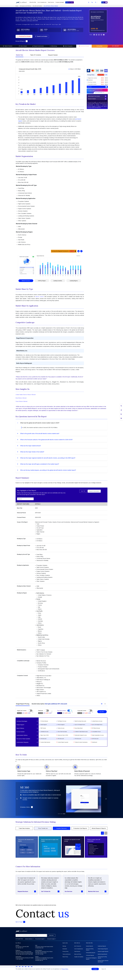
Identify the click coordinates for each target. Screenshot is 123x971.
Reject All (104, 969)
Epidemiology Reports (102, 954)
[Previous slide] (102, 833)
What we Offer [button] (33, 2)
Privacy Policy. (65, 969)
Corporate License (92, 84)
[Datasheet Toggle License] (47, 711)
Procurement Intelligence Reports (91, 958)
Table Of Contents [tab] (35, 55)
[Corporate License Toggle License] (90, 711)
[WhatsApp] (99, 35)
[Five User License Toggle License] (69, 711)
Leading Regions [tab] (74, 280)
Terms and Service (66, 954)
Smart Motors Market (21, 401)
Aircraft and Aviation (37, 6)
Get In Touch (19, 922)
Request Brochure (23, 891)
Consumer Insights (51, 938)
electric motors (39, 296)
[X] (101, 35)
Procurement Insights (39, 938)
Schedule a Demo (25, 807)
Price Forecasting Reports (89, 949)
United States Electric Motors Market (26, 394)
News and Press (77, 954)
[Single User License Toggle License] (30, 711)
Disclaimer (65, 948)
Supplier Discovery (61, 828)
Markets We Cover (93, 891)
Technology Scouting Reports (102, 957)
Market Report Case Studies (94, 96)
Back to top (3, 965)
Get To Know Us (45, 891)
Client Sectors (51, 2)
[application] (50, 85)
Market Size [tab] (19, 55)
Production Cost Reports (80, 828)
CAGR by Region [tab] (42, 280)
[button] (89, 2)
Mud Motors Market (21, 398)
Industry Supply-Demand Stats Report (103, 961)
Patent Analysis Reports (103, 948)
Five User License (92, 82)
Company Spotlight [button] (59, 2)
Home (17, 6)
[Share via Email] (104, 35)
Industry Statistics (29, 938)
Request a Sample (92, 98)
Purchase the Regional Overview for (63, 251)
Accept (95, 969)
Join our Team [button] (69, 2)
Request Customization (94, 491)
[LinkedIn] (97, 35)
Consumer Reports (90, 955)
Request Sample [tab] (53, 55)
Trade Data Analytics (24, 828)
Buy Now (90, 86)
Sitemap (64, 946)
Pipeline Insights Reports (103, 951)
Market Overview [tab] (26, 280)
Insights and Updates (78, 956)
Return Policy (65, 956)
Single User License (92, 78)
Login (103, 2)
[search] (96, 2)
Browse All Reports (20, 41)
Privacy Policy (65, 951)
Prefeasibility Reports (90, 952)
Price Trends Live (43, 828)
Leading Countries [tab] (57, 280)
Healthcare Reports (102, 946)
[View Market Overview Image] (81, 251)
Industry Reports (89, 946)
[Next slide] (105, 833)
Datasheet (90, 80)
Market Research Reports (99, 828)
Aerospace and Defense (25, 6)
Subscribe (51, 935)
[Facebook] (94, 35)
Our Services (68, 891)
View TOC (83, 491)
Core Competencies (42, 2)
